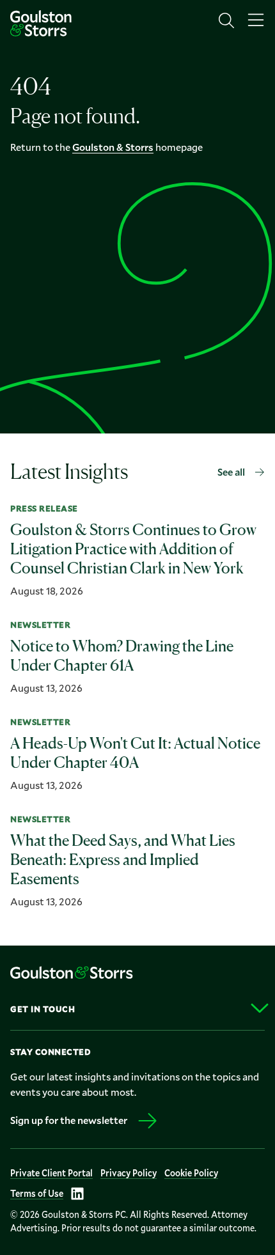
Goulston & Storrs (112, 146)
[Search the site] (226, 20)
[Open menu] (256, 20)
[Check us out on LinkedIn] (77, 1193)
